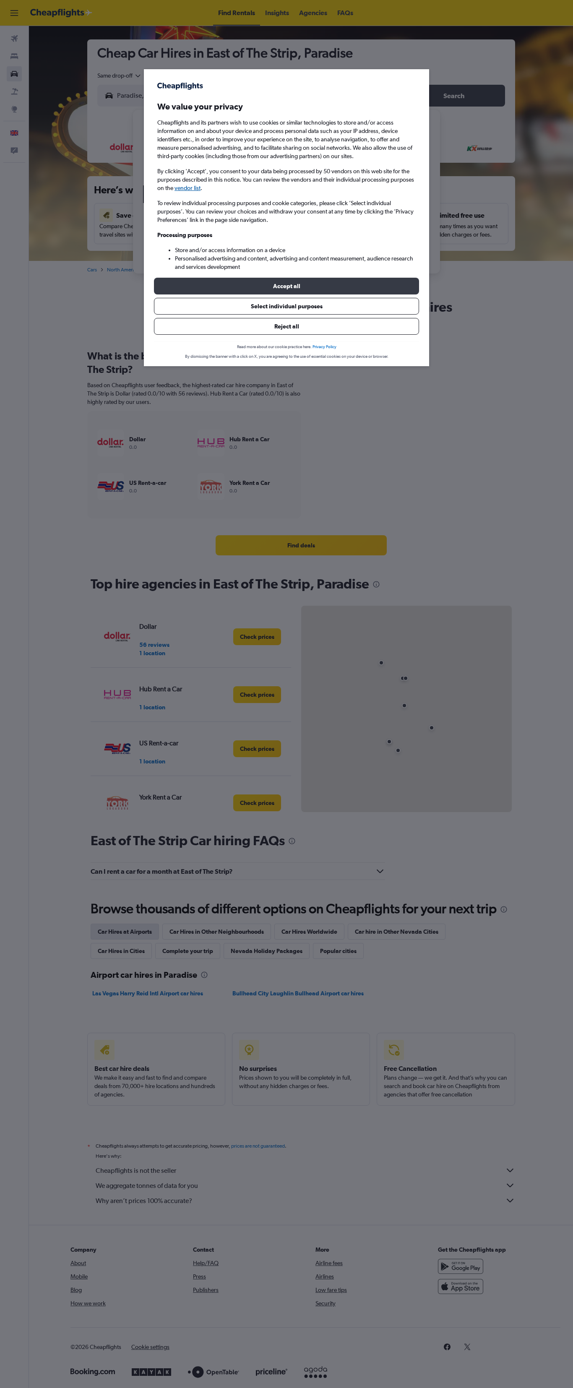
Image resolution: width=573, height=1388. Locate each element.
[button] (286, 286)
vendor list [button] (188, 188)
